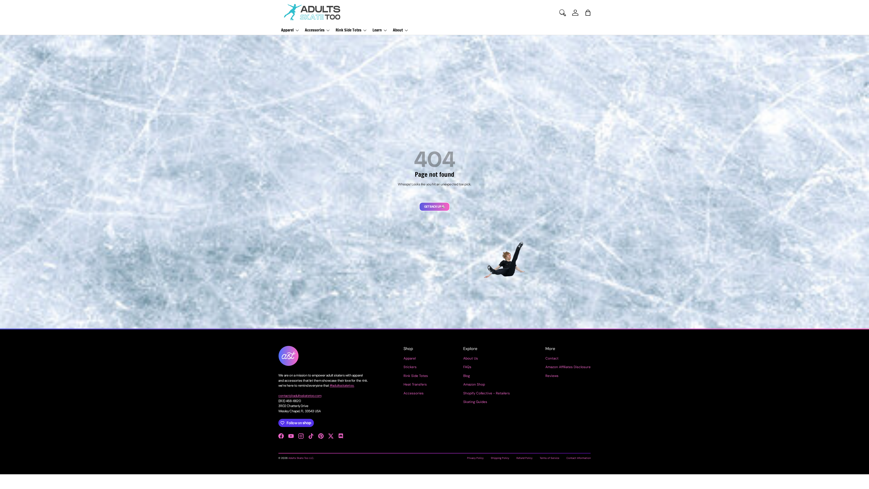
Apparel (287, 30)
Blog (466, 376)
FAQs (467, 367)
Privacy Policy (475, 458)
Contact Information (578, 458)
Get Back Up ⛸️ (434, 207)
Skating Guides (475, 402)
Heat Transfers (415, 384)
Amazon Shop (474, 384)
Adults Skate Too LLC (300, 458)
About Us (470, 358)
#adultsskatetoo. (342, 385)
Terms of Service (549, 458)
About (398, 30)
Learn (377, 30)
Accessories (315, 30)
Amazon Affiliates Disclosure (568, 367)
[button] (588, 13)
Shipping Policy (500, 458)
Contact (552, 358)
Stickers (410, 367)
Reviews (552, 376)
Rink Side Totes (348, 30)
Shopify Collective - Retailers (486, 393)
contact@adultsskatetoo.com (299, 395)
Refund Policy (524, 458)
